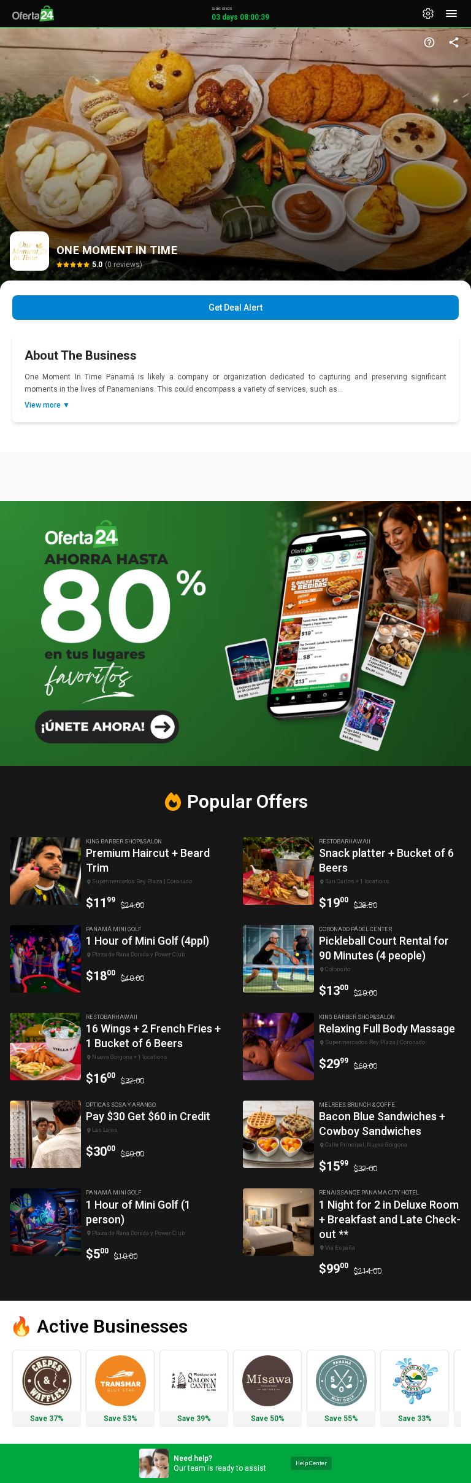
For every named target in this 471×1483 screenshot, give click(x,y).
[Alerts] (428, 13)
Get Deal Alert (235, 307)
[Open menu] (451, 13)
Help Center (311, 1463)
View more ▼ (47, 405)
